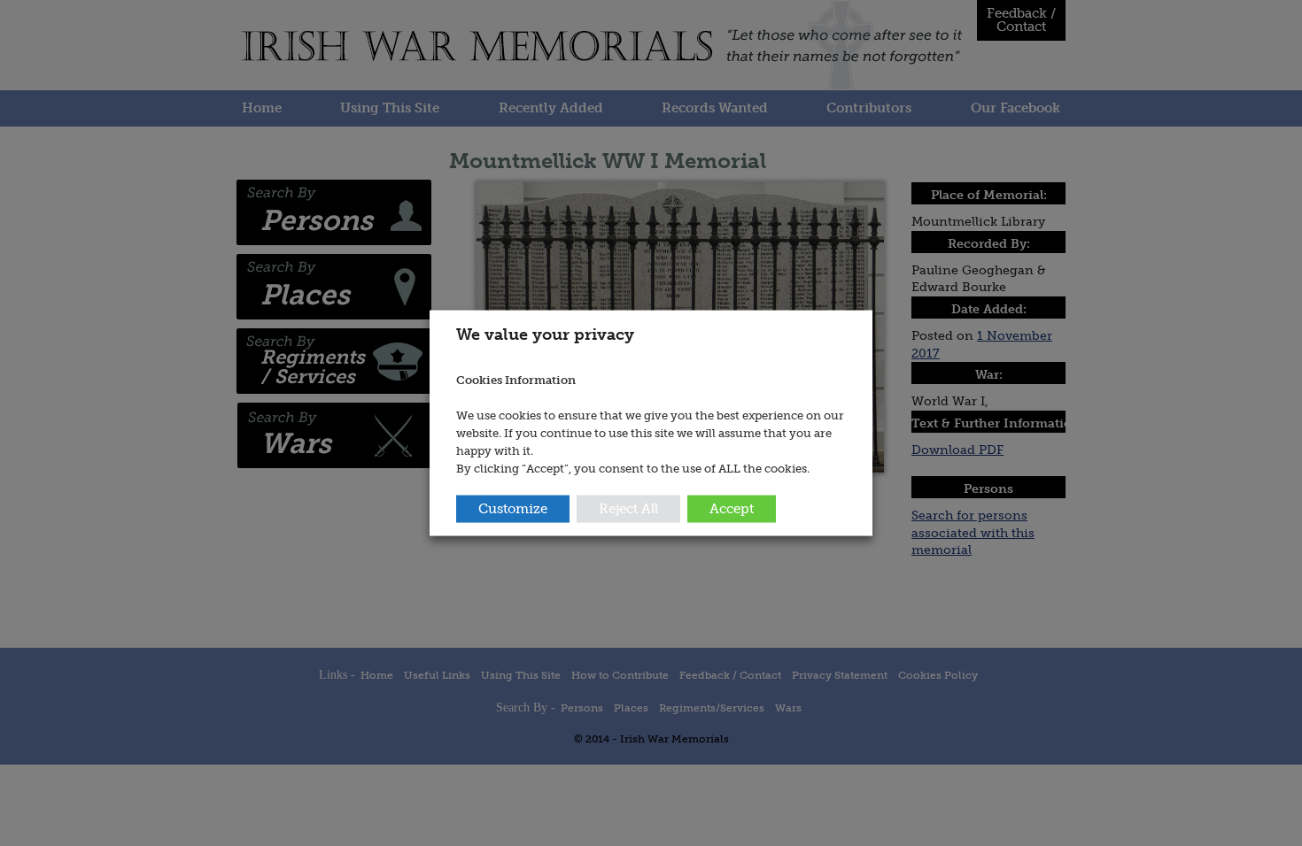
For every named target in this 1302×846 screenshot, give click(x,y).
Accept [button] (731, 508)
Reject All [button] (628, 508)
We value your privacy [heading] (545, 334)
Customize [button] (512, 508)
